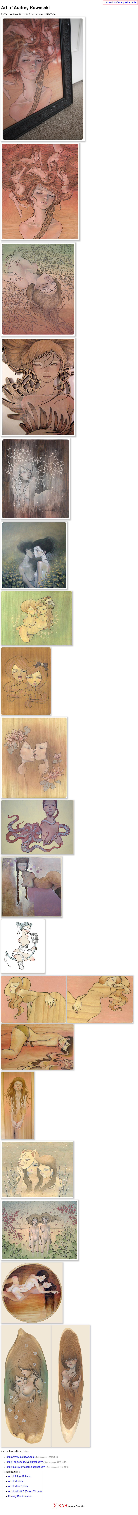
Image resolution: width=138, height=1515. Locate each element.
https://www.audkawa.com (20, 1457)
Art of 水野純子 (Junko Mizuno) (25, 1491)
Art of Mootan (15, 1481)
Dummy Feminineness (20, 1496)
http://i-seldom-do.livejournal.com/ (24, 1462)
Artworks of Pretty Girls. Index (121, 2)
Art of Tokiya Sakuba (19, 1476)
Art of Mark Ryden (18, 1486)
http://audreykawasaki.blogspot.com (25, 1467)
